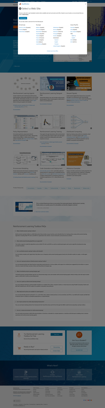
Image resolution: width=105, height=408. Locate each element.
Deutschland (39, 31)
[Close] (86, 4)
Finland (37, 35)
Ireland (37, 39)
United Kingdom (57, 46)
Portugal (55, 33)
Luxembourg (39, 44)
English (56, 42)
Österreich (55, 31)
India (71, 29)
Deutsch (56, 39)
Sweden (55, 35)
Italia (37, 42)
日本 (71, 39)
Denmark (38, 29)
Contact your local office (52, 51)
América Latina (22, 27)
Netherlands (56, 27)
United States (22, 31)
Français (56, 44)
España (37, 33)
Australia (72, 27)
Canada (20, 29)
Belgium (38, 27)
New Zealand (73, 31)
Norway (55, 29)
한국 (71, 42)
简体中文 (74, 35)
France (37, 37)
